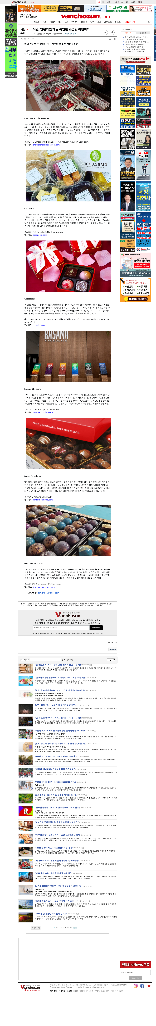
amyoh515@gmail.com (54, 34)
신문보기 (118, 22)
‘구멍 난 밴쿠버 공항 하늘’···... (134, 47)
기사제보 (61, 991)
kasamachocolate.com (43, 412)
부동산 (52, 22)
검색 (63, 660)
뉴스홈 (37, 22)
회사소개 (53, 991)
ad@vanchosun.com (47, 633)
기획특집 (83, 22)
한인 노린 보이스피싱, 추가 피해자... (136, 37)
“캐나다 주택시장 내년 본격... (134, 44)
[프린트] (110, 38)
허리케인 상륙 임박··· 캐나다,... (135, 49)
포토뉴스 (143, 33)
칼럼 (92, 22)
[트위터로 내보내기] (105, 34)
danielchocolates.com (43, 500)
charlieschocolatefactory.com (46, 145)
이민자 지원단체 (117, 991)
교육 (66, 22)
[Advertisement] (42, 959)
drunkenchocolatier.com (44, 587)
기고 (99, 22)
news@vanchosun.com (71, 633)
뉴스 (44, 22)
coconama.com (40, 235)
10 (71, 928)
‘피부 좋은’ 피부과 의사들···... (134, 39)
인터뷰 (74, 22)
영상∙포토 (108, 22)
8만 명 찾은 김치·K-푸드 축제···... (136, 42)
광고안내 (70, 991)
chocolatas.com (40, 325)
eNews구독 (130, 22)
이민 (60, 22)
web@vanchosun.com (95, 633)
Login (32, 2)
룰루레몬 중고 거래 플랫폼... (134, 52)
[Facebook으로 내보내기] (112, 34)
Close (13, 5)
